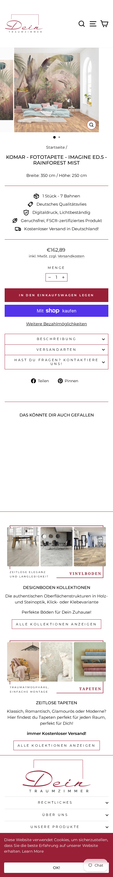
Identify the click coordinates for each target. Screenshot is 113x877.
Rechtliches (55, 802)
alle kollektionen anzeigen (56, 624)
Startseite (55, 147)
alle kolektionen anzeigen (57, 745)
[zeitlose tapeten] (56, 667)
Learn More (33, 851)
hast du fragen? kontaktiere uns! (56, 362)
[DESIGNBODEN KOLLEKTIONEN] (56, 552)
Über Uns (55, 815)
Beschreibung (56, 339)
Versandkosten (71, 256)
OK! (56, 867)
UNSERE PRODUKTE (55, 827)
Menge (56, 268)
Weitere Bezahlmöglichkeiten (56, 323)
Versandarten (56, 350)
